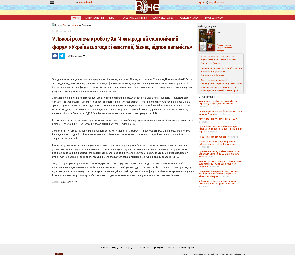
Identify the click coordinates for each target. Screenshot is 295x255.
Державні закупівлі (186, 248)
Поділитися (76, 56)
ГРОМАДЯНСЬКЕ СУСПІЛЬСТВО (134, 18)
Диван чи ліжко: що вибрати (213, 137)
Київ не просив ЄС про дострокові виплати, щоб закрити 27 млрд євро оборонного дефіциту (221, 164)
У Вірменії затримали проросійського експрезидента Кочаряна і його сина (217, 182)
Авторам (104, 248)
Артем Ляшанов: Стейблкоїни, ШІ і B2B (218, 118)
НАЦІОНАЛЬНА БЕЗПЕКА (189, 18)
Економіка (87, 25)
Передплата (221, 51)
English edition (216, 2)
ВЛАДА (112, 18)
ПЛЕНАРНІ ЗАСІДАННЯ (94, 18)
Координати (117, 248)
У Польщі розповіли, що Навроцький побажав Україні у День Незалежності (217, 142)
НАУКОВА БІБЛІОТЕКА (214, 18)
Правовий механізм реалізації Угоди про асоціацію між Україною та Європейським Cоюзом (221, 63)
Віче (65, 25)
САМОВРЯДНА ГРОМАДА (162, 18)
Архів (201, 2)
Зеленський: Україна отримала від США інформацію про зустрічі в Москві (218, 102)
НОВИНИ (76, 18)
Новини (74, 25)
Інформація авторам (225, 48)
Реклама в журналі (224, 45)
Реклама (171, 248)
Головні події (85, 2)
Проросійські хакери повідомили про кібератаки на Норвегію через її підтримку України (220, 129)
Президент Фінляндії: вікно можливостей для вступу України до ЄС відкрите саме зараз (219, 154)
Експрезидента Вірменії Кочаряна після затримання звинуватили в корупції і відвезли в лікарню (218, 174)
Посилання (144, 248)
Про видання (158, 248)
